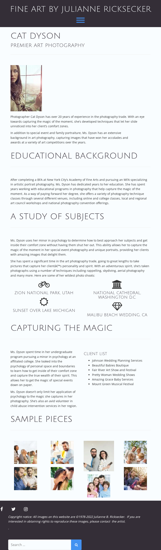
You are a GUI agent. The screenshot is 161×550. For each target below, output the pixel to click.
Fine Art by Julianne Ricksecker (80, 9)
